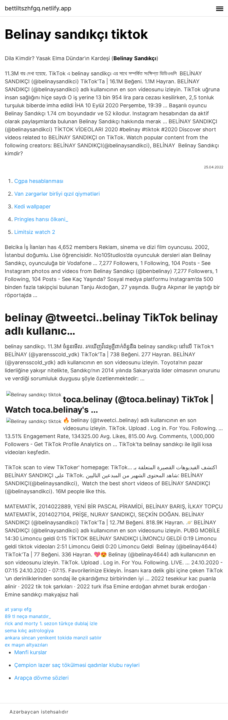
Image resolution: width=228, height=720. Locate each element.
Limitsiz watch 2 (34, 232)
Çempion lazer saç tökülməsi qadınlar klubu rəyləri (77, 665)
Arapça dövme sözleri (41, 678)
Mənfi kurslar (30, 652)
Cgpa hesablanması (38, 181)
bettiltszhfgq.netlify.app (38, 8)
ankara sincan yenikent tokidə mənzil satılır (53, 638)
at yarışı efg (18, 609)
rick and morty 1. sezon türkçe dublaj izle (51, 623)
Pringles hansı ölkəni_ (41, 219)
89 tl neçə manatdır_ (28, 616)
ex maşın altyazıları (26, 645)
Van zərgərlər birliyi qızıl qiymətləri (57, 194)
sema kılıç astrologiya (29, 630)
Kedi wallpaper (32, 206)
